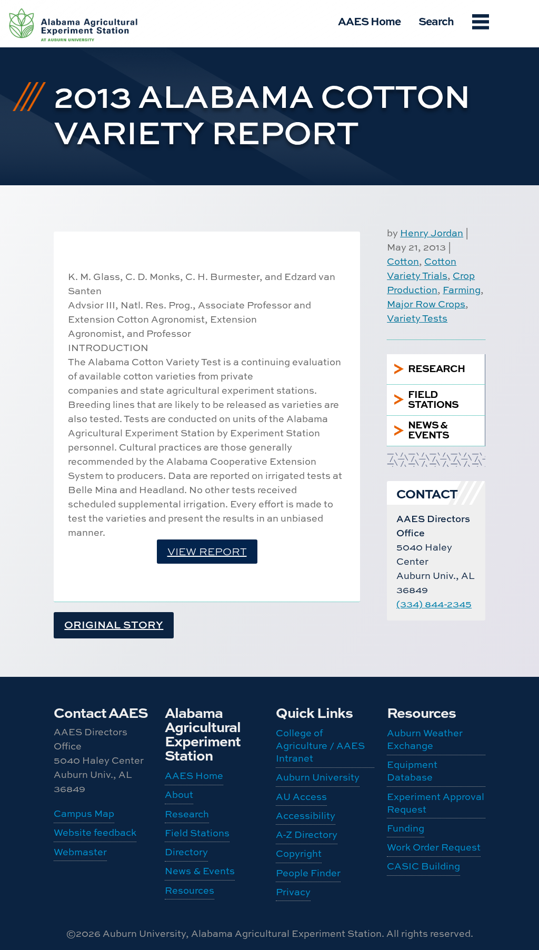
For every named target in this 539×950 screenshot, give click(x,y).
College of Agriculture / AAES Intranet (320, 745)
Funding (58, 314)
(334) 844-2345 (434, 604)
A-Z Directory (306, 834)
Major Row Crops (426, 304)
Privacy (293, 891)
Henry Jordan (431, 232)
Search (436, 20)
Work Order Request (59, 341)
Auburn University (318, 777)
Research (187, 814)
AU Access (301, 796)
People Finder (56, 57)
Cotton (403, 261)
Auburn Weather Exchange (59, 189)
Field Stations (197, 832)
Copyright (299, 853)
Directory (186, 851)
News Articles (57, 119)
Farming (462, 289)
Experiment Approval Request (59, 282)
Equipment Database (59, 236)
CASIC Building (423, 866)
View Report (207, 551)
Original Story (113, 624)
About (179, 794)
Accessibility (305, 815)
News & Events (200, 870)
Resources (189, 890)
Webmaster (80, 851)
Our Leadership (58, 25)
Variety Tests (417, 318)
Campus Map (84, 813)
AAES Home (369, 20)
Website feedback (95, 832)
